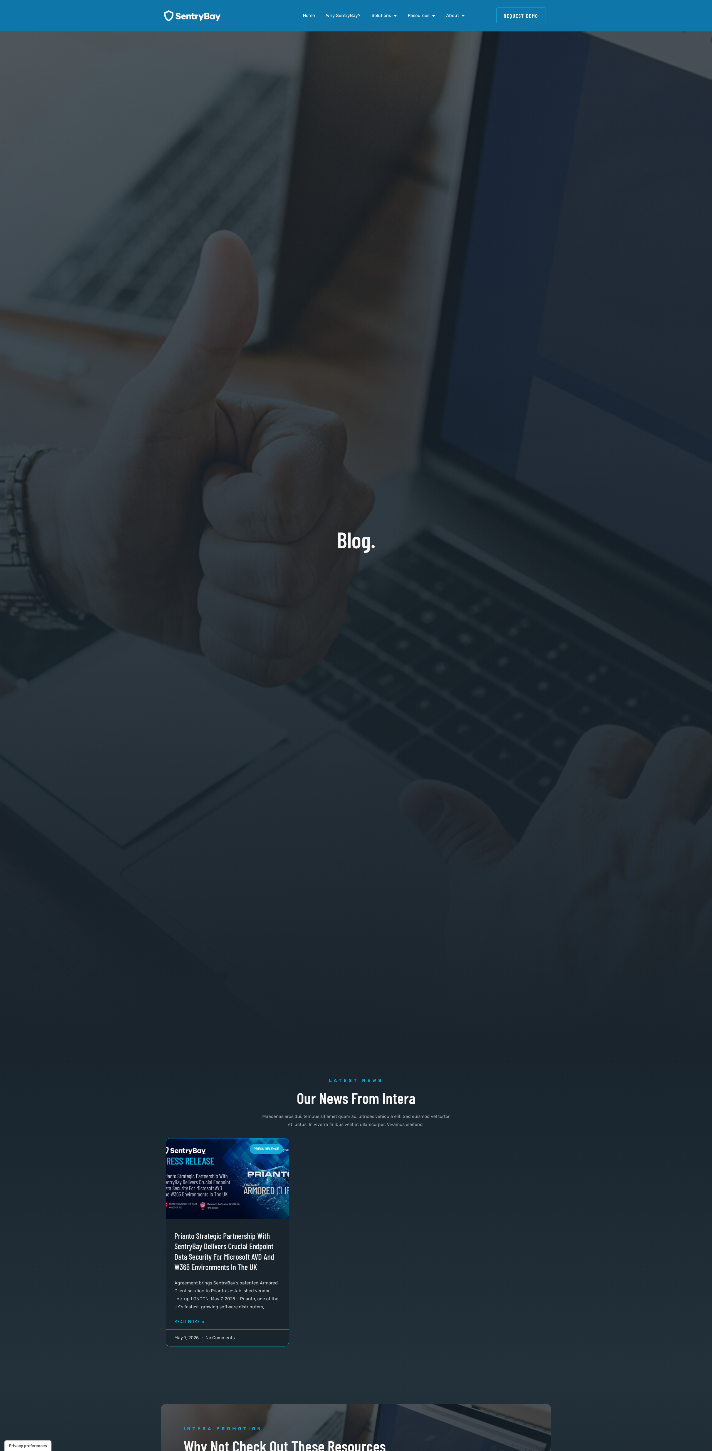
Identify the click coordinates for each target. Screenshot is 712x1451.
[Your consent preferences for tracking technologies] (27, 1445)
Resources (418, 15)
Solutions (381, 15)
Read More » (189, 1321)
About (452, 15)
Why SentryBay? (343, 15)
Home (309, 15)
